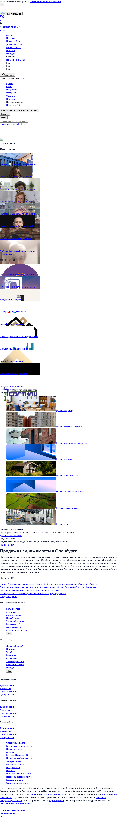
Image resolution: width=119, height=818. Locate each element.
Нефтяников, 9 (13, 627)
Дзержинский (7, 685)
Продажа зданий (8, 596)
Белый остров (13, 608)
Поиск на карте (14, 748)
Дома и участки (14, 44)
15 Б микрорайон (15, 661)
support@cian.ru (56, 800)
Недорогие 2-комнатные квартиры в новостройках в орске (30, 590)
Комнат (5, 113)
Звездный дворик (15, 621)
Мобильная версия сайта (12, 810)
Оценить (10, 95)
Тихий (9, 652)
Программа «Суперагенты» (19, 758)
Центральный (7, 694)
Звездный (11, 611)
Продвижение (13, 767)
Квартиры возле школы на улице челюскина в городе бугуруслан (33, 593)
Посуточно (11, 89)
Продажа (10, 38)
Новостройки (13, 41)
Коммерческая (13, 47)
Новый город (13, 617)
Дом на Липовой (14, 645)
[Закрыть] (2, 4)
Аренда (10, 35)
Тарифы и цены (13, 761)
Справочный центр (15, 742)
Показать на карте (9, 124)
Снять (9, 86)
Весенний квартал (15, 664)
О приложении (7, 813)
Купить (9, 83)
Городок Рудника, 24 (16, 630)
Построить (11, 92)
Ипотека (10, 50)
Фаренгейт (11, 658)
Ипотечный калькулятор (18, 773)
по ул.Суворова (13, 614)
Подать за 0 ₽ (13, 105)
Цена (3, 117)
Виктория (11, 655)
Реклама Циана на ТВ (17, 755)
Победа (10, 667)
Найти (21, 124)
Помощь (10, 770)
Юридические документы (19, 745)
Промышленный (8, 691)
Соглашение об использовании (45, 1)
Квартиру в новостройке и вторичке (19, 110)
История (10, 649)
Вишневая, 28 (13, 624)
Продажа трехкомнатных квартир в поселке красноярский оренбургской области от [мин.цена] (48, 587)
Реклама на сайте (15, 764)
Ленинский (5, 688)
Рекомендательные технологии (16, 803)
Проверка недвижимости (19, 776)
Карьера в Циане (14, 779)
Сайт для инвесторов (17, 782)
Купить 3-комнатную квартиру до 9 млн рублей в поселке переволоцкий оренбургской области (48, 584)
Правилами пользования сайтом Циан (46, 794)
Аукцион (10, 751)
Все (9, 633)
